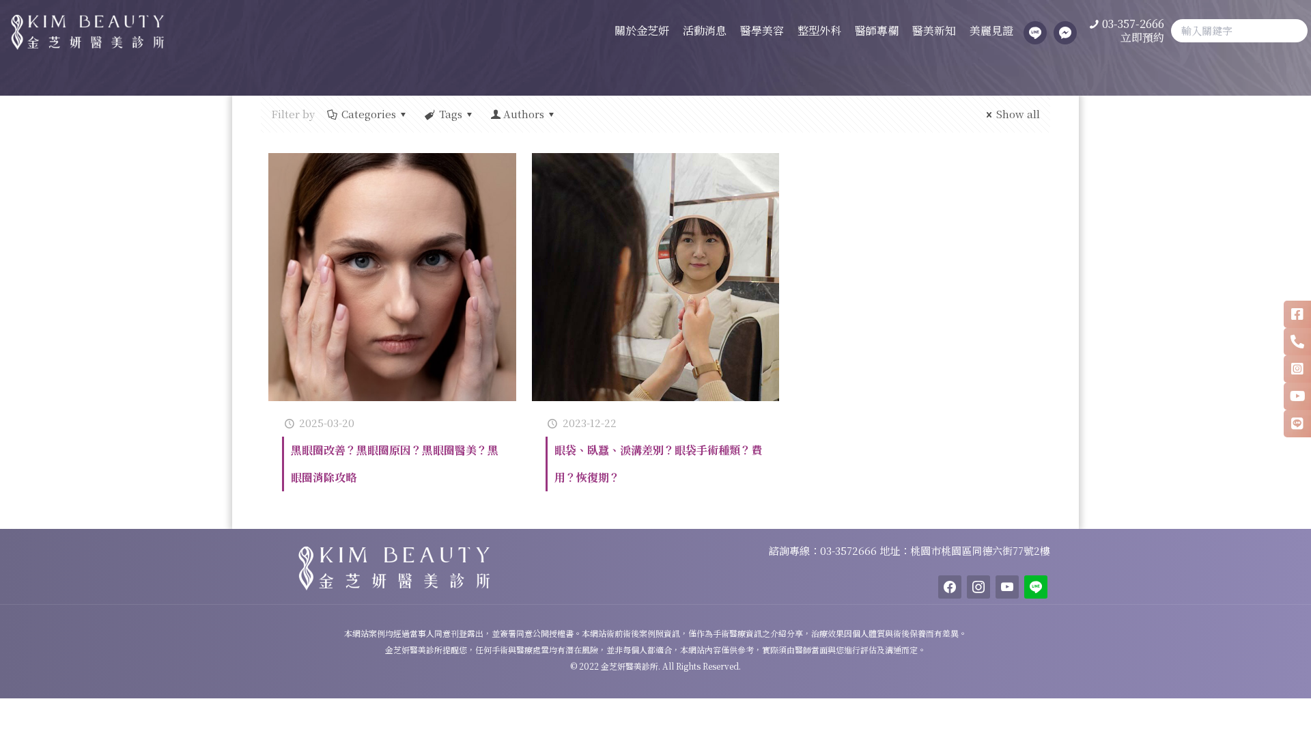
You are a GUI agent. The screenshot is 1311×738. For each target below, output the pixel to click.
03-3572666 (849, 550)
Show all (1018, 114)
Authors (523, 114)
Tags (450, 114)
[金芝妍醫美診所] (82, 31)
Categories (368, 114)
